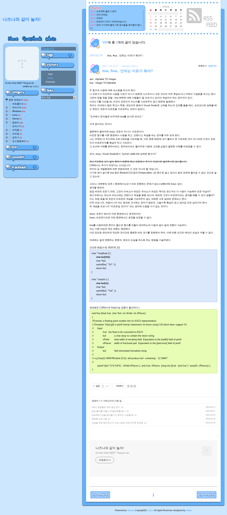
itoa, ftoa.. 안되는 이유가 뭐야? (124, 55)
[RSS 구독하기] (202, 18)
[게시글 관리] (107, 386)
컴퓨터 (95, 401)
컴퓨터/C (212, 66)
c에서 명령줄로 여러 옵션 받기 (106, 407)
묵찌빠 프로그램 (99, 419)
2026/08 (165, 7)
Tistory (130, 510)
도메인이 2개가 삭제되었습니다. (111, 21)
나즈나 (150, 510)
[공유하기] (103, 386)
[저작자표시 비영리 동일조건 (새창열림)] (131, 386)
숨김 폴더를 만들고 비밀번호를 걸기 (109, 411)
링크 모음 (46, 97)
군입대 (99, 18)
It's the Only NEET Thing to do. (113, 452)
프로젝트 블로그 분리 (106, 11)
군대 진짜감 (101, 14)
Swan (188, 510)
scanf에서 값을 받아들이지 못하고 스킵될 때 (112, 415)
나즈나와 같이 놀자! (110, 448)
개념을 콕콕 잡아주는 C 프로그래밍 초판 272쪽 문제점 (117, 423)
